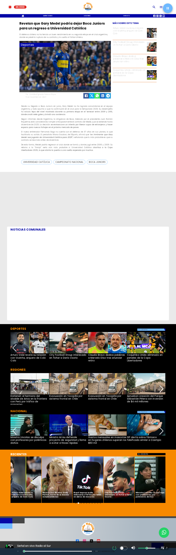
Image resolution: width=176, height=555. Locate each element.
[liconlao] (29, 435)
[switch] (123, 548)
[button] (36, 162)
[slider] (24, 551)
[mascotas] (107, 435)
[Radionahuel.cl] (154, 7)
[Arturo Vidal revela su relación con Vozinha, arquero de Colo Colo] (152, 37)
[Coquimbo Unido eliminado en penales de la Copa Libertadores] (152, 79)
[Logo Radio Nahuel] (88, 12)
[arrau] (68, 435)
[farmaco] (146, 435)
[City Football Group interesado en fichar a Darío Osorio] (152, 51)
